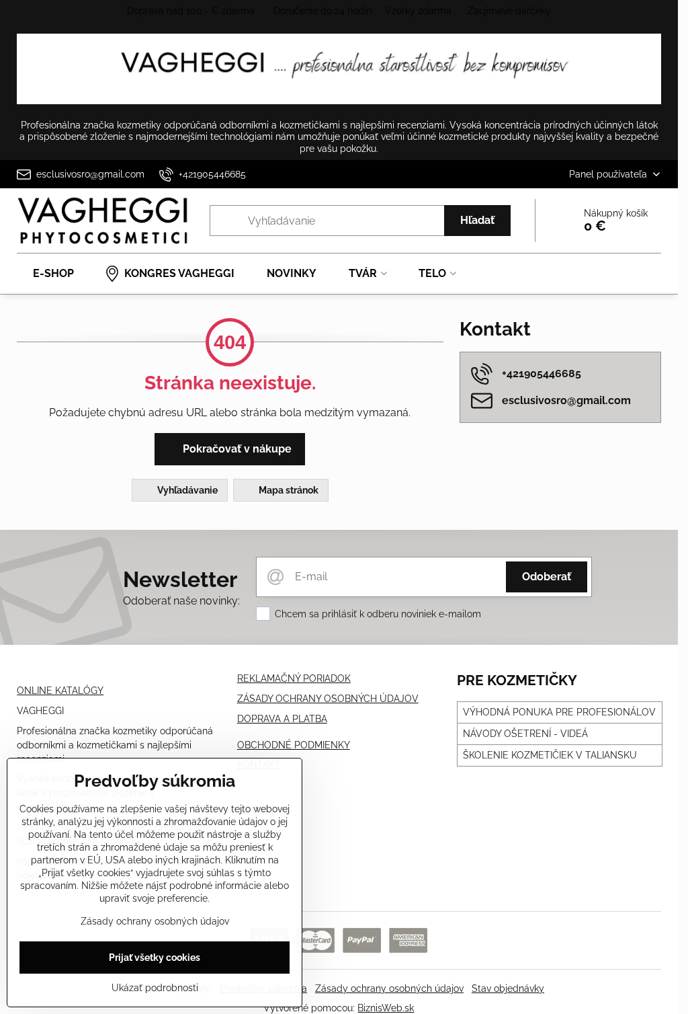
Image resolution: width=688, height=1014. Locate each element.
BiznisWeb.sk (385, 1008)
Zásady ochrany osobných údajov (389, 988)
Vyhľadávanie (186, 490)
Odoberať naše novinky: (181, 600)
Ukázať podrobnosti (155, 987)
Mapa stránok (287, 490)
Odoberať (546, 576)
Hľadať (477, 220)
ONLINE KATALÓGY (60, 690)
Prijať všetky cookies (154, 957)
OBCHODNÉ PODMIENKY (293, 745)
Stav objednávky (508, 988)
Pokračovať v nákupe (236, 448)
